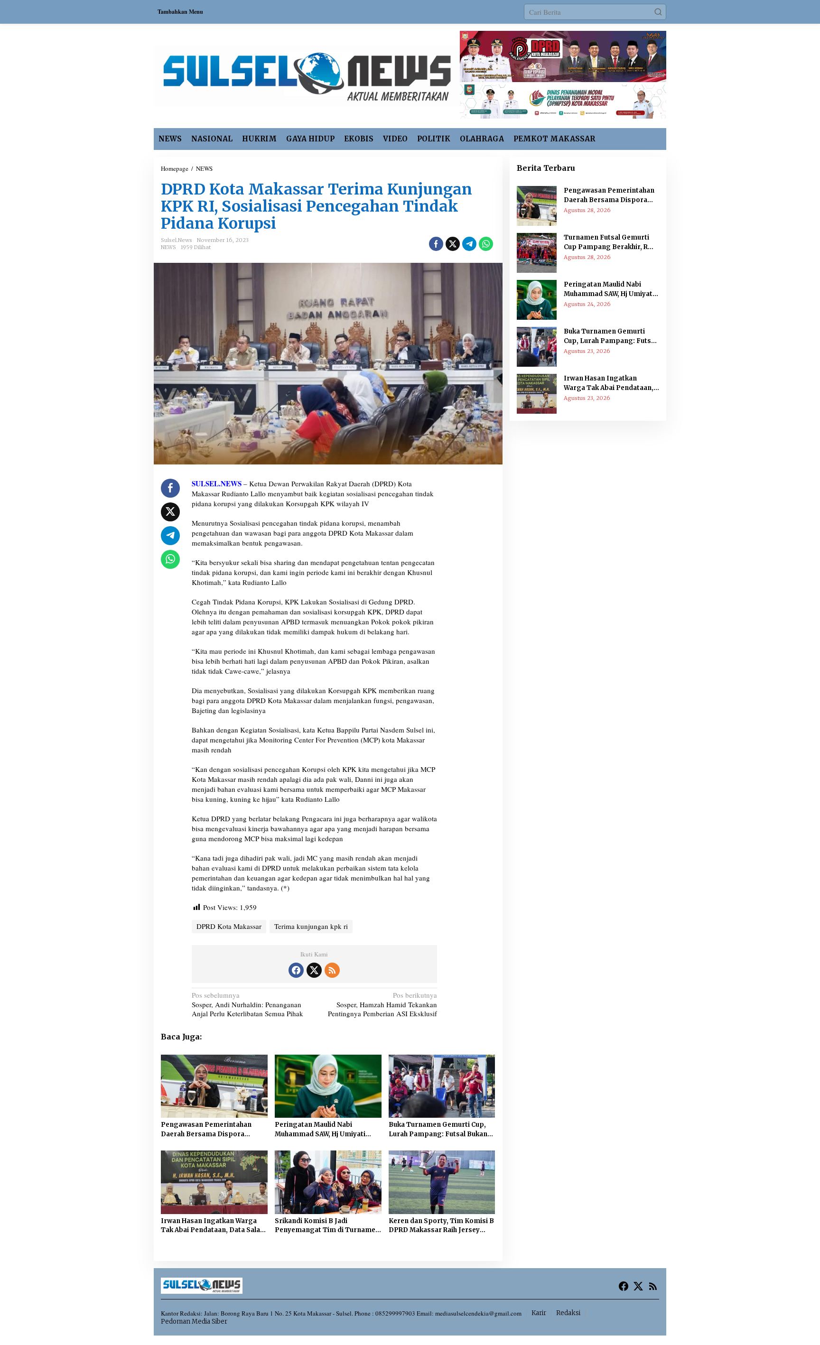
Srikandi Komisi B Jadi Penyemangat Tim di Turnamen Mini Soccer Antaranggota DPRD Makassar (327, 1226)
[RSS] (332, 970)
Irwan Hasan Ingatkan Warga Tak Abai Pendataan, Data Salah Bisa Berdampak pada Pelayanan (212, 1226)
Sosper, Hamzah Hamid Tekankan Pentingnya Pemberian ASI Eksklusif (382, 1004)
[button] (658, 12)
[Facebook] (296, 970)
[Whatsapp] (486, 244)
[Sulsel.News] (307, 74)
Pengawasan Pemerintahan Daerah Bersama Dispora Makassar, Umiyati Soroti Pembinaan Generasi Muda (206, 1130)
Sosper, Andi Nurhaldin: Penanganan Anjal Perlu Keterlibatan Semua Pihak (247, 1004)
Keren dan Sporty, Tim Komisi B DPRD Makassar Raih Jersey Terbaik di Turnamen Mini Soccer (441, 1226)
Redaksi (568, 1313)
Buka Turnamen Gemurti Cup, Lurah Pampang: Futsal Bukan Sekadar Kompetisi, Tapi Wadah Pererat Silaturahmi (441, 1130)
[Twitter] (314, 970)
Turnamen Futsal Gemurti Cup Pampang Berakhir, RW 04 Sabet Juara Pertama (609, 242)
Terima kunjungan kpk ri (311, 926)
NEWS (168, 247)
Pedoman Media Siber (194, 1321)
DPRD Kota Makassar (228, 926)
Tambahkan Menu (180, 12)
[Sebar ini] (436, 244)
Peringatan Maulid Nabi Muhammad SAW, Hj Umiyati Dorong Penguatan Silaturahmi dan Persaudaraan (326, 1130)
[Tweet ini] (453, 244)
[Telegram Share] (469, 244)
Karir (538, 1313)
